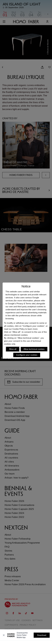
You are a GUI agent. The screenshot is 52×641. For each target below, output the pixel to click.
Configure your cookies (26, 355)
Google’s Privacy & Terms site (21, 303)
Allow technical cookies (34, 349)
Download (41, 635)
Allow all (12, 349)
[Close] (3, 635)
